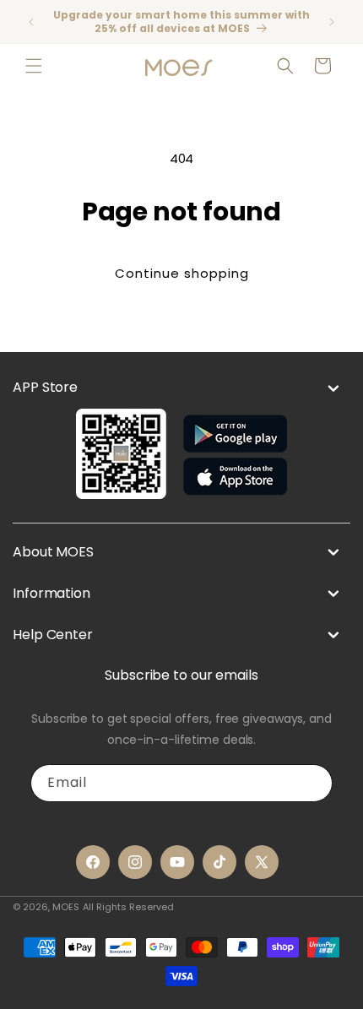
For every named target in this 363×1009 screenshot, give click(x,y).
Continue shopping (182, 273)
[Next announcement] (331, 22)
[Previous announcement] (31, 22)
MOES (65, 907)
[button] (33, 65)
